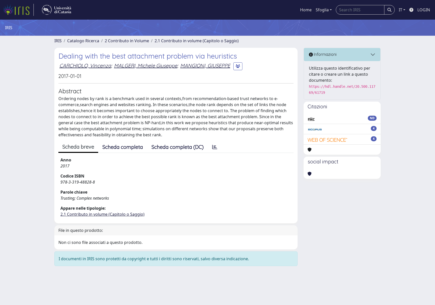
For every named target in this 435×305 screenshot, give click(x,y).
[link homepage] (18, 10)
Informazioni (325, 54)
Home (306, 10)
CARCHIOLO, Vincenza (85, 65)
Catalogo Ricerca (83, 40)
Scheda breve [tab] (78, 147)
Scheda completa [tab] (122, 147)
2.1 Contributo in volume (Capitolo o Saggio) (197, 40)
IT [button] (400, 10)
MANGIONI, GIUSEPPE (205, 65)
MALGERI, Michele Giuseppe (145, 65)
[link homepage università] (56, 10)
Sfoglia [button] (322, 10)
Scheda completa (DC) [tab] (178, 147)
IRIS (58, 40)
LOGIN (423, 10)
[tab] (215, 147)
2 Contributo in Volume (127, 40)
